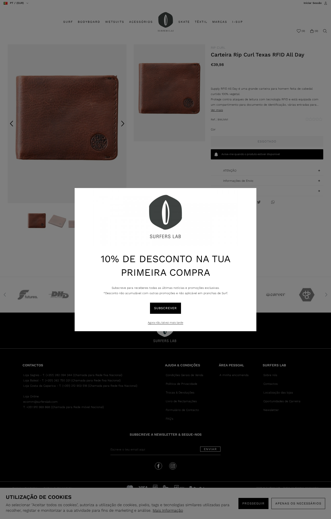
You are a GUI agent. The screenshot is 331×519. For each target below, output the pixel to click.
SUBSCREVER (165, 308)
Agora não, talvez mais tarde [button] (165, 322)
